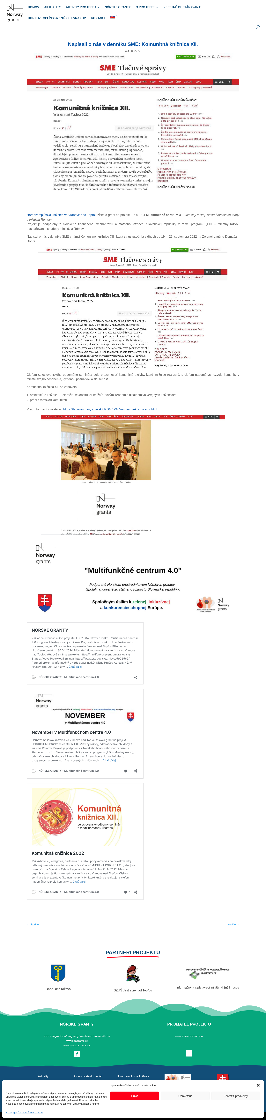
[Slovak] (114, 19)
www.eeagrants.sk (77, 1040)
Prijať (134, 1096)
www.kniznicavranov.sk (189, 1036)
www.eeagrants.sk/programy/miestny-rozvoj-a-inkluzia (77, 1036)
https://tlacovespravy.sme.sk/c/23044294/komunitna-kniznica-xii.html (110, 409)
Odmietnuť (185, 1096)
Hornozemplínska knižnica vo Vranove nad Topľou (62, 215)
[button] (258, 1085)
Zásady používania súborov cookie (24, 1112)
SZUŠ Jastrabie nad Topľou (133, 990)
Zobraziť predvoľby (236, 1096)
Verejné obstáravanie (182, 7)
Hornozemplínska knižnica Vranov (57, 18)
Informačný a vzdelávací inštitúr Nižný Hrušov (207, 987)
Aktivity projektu (81, 7)
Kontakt (98, 18)
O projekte (145, 7)
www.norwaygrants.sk (76, 1045)
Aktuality (52, 7)
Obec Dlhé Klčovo (58, 989)
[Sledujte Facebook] (77, 1054)
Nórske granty (118, 7)
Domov (33, 7)
